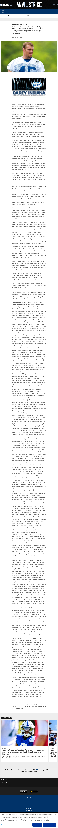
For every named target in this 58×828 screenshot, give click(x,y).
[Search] (53, 12)
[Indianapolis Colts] (29, 798)
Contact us (29, 810)
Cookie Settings (5, 824)
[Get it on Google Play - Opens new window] (33, 792)
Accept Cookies (37, 825)
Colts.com (39, 769)
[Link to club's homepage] (3, 11)
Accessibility (29, 808)
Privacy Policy (29, 805)
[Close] (55, 814)
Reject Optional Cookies (49, 825)
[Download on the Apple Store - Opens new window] (23, 791)
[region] (29, 820)
